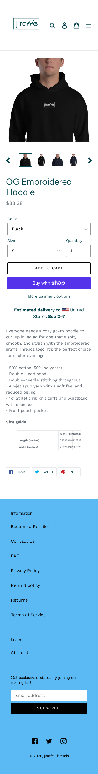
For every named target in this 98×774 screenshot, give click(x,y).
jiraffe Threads (56, 756)
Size (11, 240)
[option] (25, 160)
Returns (19, 600)
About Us (20, 652)
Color (12, 219)
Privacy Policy (25, 570)
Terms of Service (28, 614)
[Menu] (88, 25)
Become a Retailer (30, 526)
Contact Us (23, 541)
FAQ (15, 556)
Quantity (74, 240)
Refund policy (25, 585)
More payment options (49, 296)
